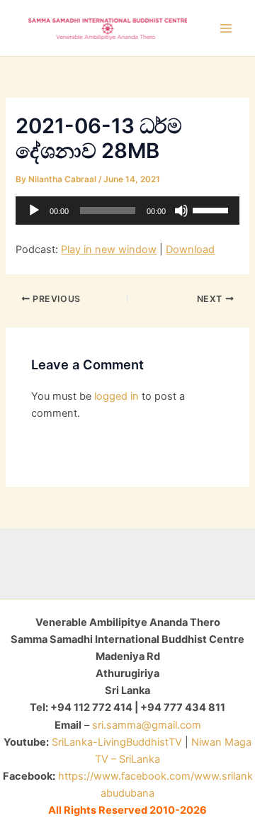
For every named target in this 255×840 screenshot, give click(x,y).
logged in (116, 396)
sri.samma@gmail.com (146, 725)
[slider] (212, 209)
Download (190, 249)
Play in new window (109, 249)
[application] (127, 210)
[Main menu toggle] (226, 28)
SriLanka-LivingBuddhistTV (115, 742)
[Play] (34, 210)
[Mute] (181, 210)
